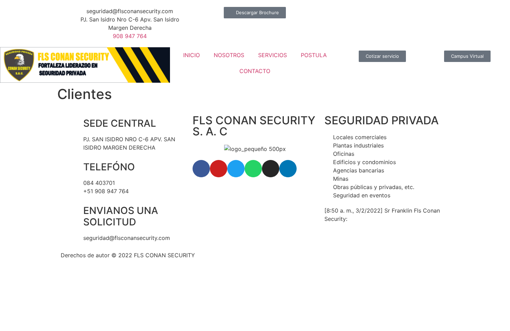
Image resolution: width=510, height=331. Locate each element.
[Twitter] (236, 168)
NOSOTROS (229, 55)
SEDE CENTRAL (119, 123)
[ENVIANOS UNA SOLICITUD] (69, 211)
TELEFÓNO (109, 167)
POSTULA (314, 55)
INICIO (191, 55)
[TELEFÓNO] (69, 167)
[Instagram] (270, 168)
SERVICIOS (272, 55)
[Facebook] (201, 168)
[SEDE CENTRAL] (69, 123)
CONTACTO (254, 71)
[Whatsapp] (253, 168)
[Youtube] (218, 168)
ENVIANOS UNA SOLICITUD (120, 216)
